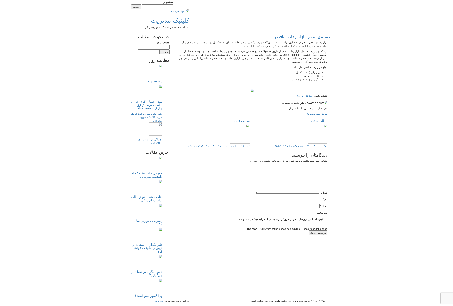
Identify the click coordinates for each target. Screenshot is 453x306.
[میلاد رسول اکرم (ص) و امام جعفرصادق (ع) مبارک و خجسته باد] (155, 91)
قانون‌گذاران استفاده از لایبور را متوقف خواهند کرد (147, 248)
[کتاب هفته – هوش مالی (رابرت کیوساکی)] (155, 186)
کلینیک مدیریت (170, 19)
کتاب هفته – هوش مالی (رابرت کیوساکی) (146, 198)
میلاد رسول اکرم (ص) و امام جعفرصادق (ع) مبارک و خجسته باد (146, 105)
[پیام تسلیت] (155, 70)
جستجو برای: (166, 2)
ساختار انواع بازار (303, 95)
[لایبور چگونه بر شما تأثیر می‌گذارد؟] (155, 261)
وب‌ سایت (322, 212)
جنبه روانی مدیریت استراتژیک (146, 113)
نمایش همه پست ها (317, 113)
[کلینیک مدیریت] (180, 11)
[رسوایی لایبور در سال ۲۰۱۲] (155, 210)
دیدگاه (323, 192)
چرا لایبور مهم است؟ (148, 295)
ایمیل (323, 206)
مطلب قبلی (242, 120)
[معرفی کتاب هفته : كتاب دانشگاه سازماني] (155, 162)
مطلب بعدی (319, 120)
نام (325, 199)
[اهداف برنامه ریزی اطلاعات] (155, 128)
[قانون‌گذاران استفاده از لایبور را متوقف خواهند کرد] (155, 234)
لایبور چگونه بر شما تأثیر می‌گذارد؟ (146, 273)
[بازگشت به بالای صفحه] (452, 304)
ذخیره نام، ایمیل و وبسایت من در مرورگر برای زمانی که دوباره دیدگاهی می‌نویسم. (281, 219)
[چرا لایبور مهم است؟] (155, 285)
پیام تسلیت (155, 81)
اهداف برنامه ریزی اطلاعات (149, 141)
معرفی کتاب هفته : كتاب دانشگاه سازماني (146, 175)
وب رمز (159, 300)
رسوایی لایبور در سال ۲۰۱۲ (148, 222)
